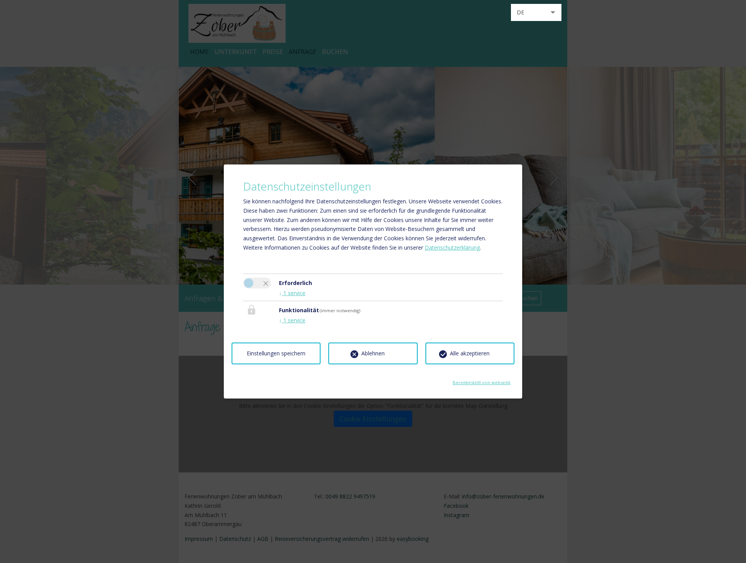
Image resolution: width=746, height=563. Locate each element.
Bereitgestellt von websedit (482, 380)
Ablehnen (373, 353)
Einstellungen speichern (276, 353)
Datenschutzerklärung (452, 247)
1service (292, 293)
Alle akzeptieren (470, 353)
